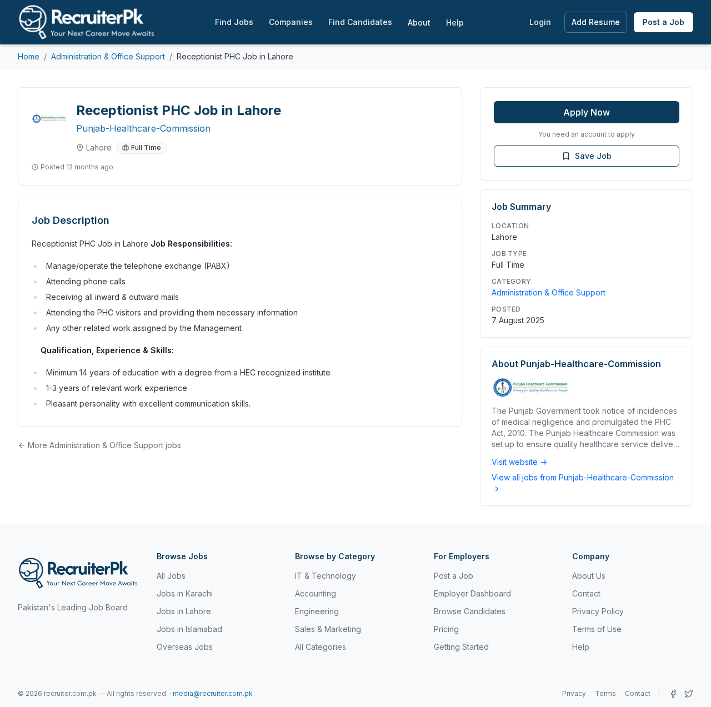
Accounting (315, 593)
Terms (605, 693)
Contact (586, 593)
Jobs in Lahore (184, 611)
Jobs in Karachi (185, 593)
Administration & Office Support (108, 56)
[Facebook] (673, 693)
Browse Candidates (469, 611)
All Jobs (171, 575)
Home (28, 56)
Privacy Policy (598, 611)
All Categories (320, 646)
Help (455, 22)
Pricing (446, 629)
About (419, 22)
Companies (291, 22)
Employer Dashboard (472, 593)
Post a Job (663, 22)
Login (540, 22)
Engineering (317, 611)
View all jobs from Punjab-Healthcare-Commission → (583, 483)
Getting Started (461, 646)
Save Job (593, 156)
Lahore (99, 147)
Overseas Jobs (185, 646)
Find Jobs (234, 22)
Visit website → (519, 462)
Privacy (574, 693)
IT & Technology (325, 575)
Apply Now (586, 112)
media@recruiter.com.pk (213, 693)
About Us (588, 575)
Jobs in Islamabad (189, 629)
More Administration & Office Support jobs (104, 445)
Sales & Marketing (328, 629)
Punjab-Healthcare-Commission (143, 128)
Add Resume (596, 22)
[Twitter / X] (688, 693)
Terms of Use (597, 629)
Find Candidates (360, 22)
